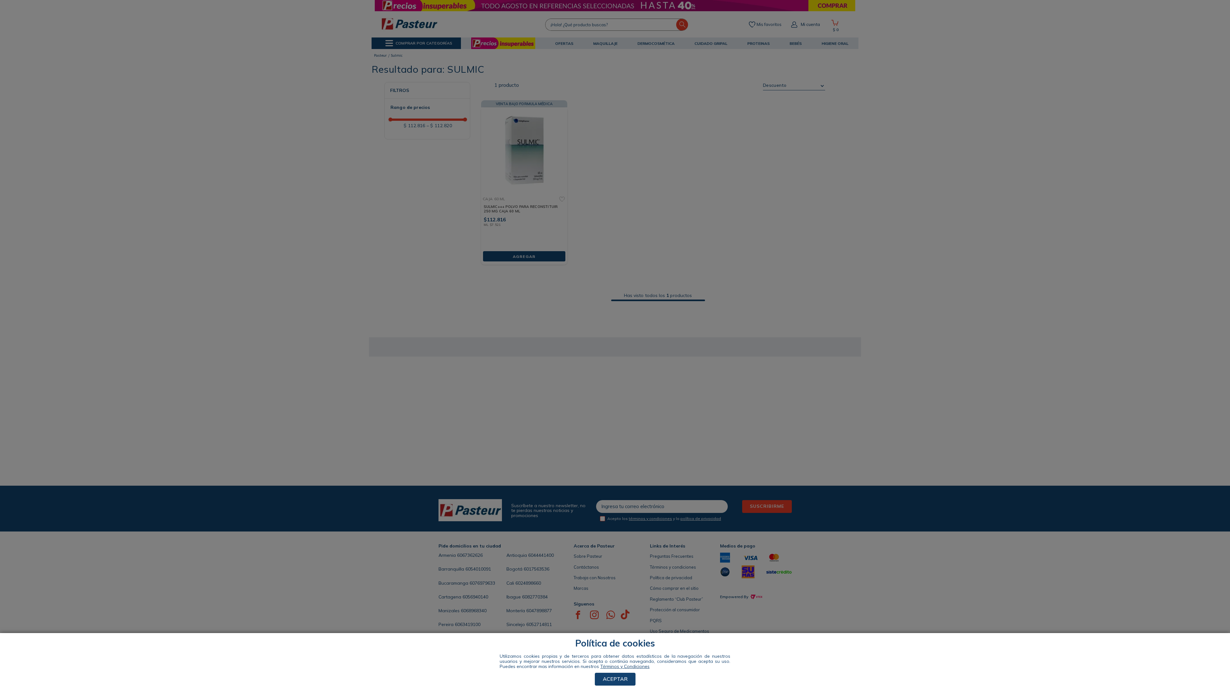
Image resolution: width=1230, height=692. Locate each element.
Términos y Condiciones (625, 666)
